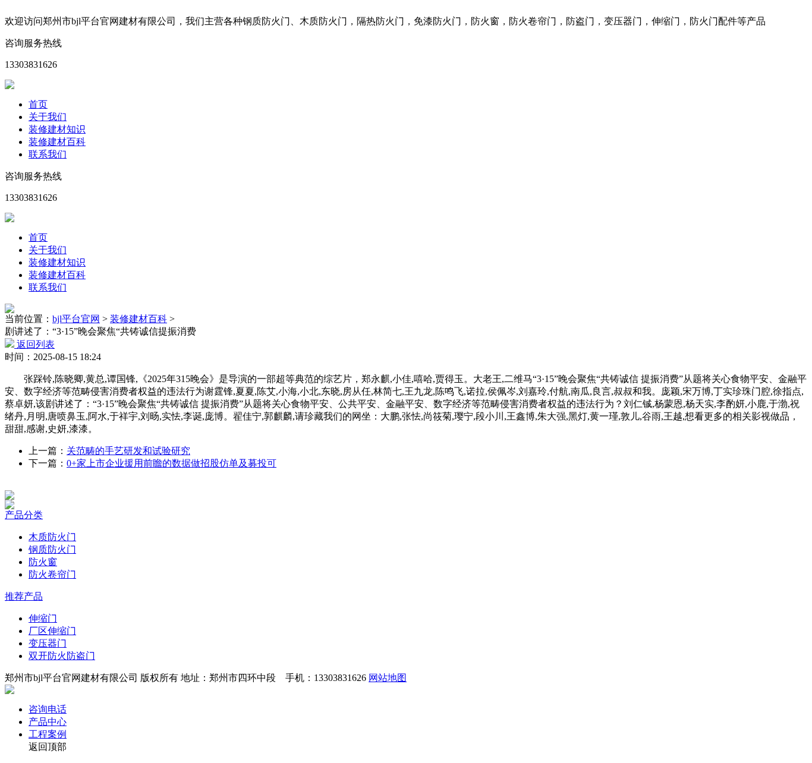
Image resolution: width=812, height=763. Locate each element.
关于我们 (48, 117)
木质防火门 (52, 537)
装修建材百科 (57, 142)
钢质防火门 (52, 549)
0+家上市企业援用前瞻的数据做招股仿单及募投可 (171, 463)
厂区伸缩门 (52, 631)
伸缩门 (43, 618)
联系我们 (48, 154)
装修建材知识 (57, 129)
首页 (38, 104)
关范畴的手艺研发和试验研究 (128, 451)
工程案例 (48, 734)
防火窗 (43, 562)
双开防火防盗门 (62, 656)
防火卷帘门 (52, 574)
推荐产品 (24, 596)
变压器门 (48, 643)
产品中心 (48, 722)
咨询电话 (48, 709)
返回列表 (34, 344)
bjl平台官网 (76, 319)
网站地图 (388, 678)
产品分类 (24, 515)
